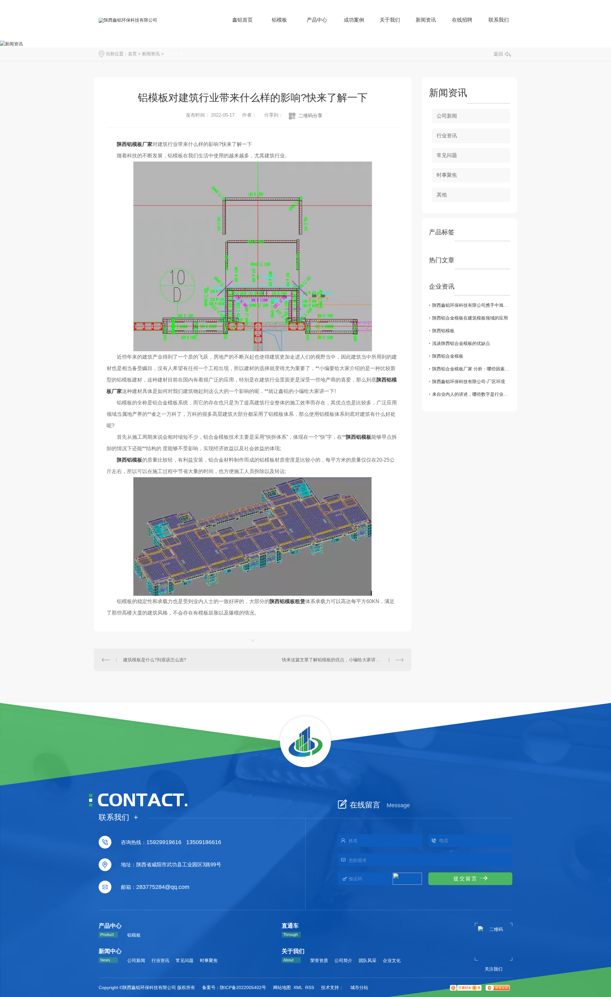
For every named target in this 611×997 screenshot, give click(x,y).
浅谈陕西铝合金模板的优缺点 (461, 343)
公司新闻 (447, 116)
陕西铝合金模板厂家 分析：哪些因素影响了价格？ (471, 368)
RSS (309, 987)
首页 (132, 53)
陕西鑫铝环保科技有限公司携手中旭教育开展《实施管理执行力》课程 (471, 305)
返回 (498, 54)
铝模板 (134, 935)
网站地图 (282, 987)
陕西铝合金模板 (447, 356)
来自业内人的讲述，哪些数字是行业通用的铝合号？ (471, 394)
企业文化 (392, 960)
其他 (442, 194)
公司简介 (343, 960)
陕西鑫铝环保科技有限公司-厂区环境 (468, 381)
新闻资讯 (151, 53)
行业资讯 (174, 53)
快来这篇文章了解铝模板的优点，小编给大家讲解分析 (335, 659)
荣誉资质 (319, 960)
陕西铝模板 (443, 330)
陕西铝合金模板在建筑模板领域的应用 (470, 317)
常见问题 (447, 155)
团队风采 (367, 960)
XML (298, 987)
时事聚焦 (447, 175)
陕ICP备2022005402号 (243, 987)
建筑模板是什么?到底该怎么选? (154, 659)
